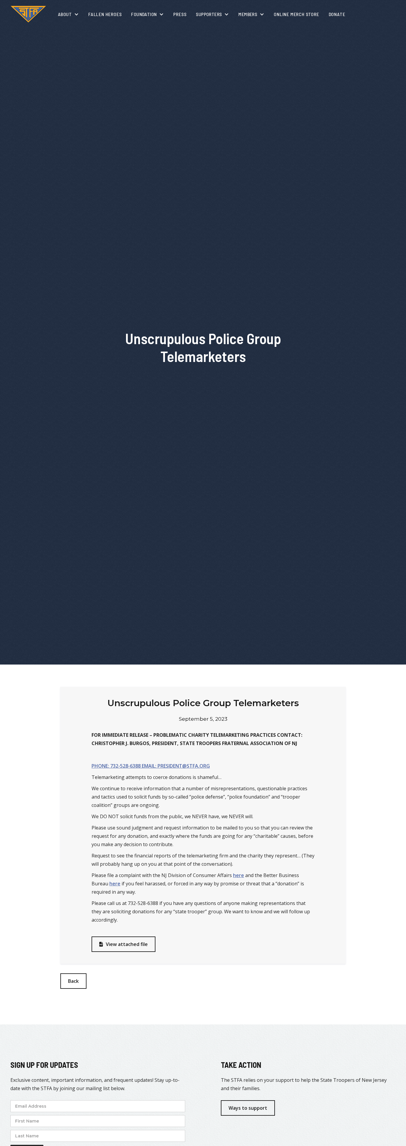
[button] (68, 14)
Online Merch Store (296, 14)
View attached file (123, 944)
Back (73, 981)
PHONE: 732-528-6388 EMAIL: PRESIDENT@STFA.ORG (151, 766)
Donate (337, 14)
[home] (28, 14)
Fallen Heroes (105, 14)
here (238, 875)
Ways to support (248, 1108)
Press (179, 14)
